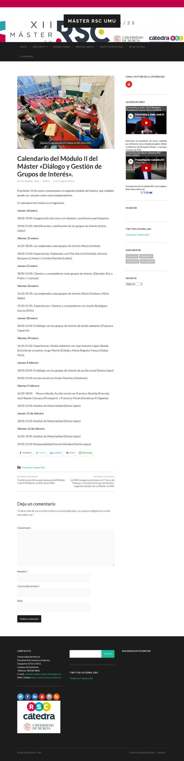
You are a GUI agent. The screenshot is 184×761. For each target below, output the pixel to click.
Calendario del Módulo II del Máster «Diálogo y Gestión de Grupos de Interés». (59, 166)
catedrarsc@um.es (34, 674)
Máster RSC (39, 467)
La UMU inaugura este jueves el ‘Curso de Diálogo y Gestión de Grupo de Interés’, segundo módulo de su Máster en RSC (92, 481)
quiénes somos (61, 47)
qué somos (39, 47)
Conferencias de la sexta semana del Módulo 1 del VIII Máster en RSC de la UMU (41, 480)
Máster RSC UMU (92, 21)
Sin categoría (147, 261)
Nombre (22, 571)
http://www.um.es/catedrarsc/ (46, 677)
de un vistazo (137, 47)
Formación (27, 467)
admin (46, 181)
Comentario (24, 527)
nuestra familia (85, 47)
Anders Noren (147, 752)
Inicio (23, 47)
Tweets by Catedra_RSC (138, 234)
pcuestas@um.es (53, 674)
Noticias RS (132, 261)
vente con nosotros (111, 47)
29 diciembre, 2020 (28, 181)
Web (20, 601)
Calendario (26, 56)
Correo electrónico (28, 586)
